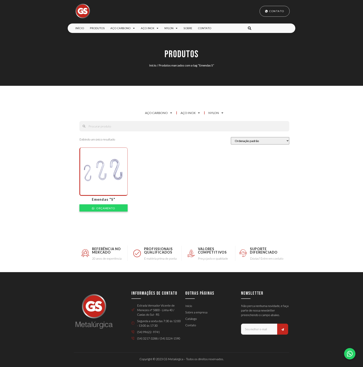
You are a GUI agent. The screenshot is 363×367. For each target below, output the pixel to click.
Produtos (97, 28)
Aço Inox (147, 28)
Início (79, 28)
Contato (204, 28)
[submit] (282, 329)
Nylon (168, 28)
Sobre (188, 28)
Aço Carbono (120, 28)
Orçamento (105, 208)
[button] (249, 28)
